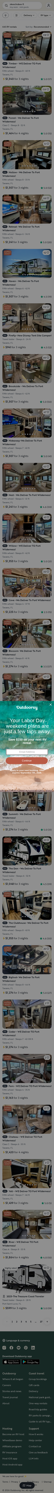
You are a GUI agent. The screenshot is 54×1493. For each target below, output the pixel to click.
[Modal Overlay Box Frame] (27, 746)
